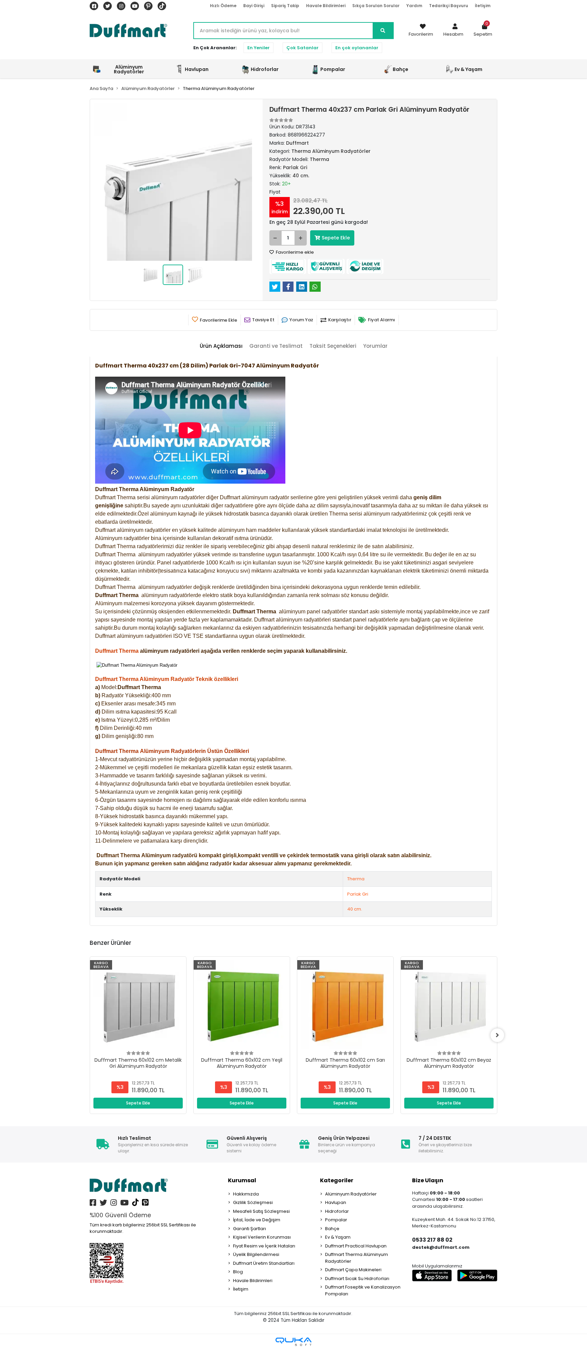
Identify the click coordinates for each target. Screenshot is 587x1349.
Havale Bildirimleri (325, 5)
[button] (453, 30)
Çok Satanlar (302, 47)
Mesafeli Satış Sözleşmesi (261, 1211)
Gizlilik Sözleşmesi (253, 1202)
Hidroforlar (337, 1211)
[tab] (221, 346)
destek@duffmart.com (440, 1247)
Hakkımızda (246, 1194)
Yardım (414, 5)
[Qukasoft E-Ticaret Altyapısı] (293, 1341)
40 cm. (354, 909)
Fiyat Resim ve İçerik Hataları (264, 1246)
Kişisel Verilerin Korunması (262, 1237)
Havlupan (335, 1202)
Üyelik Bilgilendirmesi (256, 1254)
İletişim (483, 5)
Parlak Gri (357, 894)
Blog (238, 1272)
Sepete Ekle (336, 237)
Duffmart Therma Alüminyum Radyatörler (356, 1257)
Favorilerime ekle (294, 252)
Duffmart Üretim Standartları (264, 1263)
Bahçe (332, 1228)
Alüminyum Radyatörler (351, 1194)
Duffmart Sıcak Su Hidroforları (357, 1278)
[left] (90, 1035)
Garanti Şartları (249, 1228)
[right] (497, 1035)
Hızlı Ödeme (223, 5)
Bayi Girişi (253, 5)
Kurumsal (242, 1180)
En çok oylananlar (356, 47)
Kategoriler (336, 1180)
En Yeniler (258, 47)
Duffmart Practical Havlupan (356, 1246)
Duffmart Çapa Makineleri (353, 1269)
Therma (355, 879)
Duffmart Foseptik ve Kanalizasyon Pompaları (363, 1290)
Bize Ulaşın (427, 1180)
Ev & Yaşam (338, 1237)
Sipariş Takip (285, 5)
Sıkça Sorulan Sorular (375, 5)
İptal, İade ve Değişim (256, 1220)
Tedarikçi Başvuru (448, 5)
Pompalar (336, 1220)
